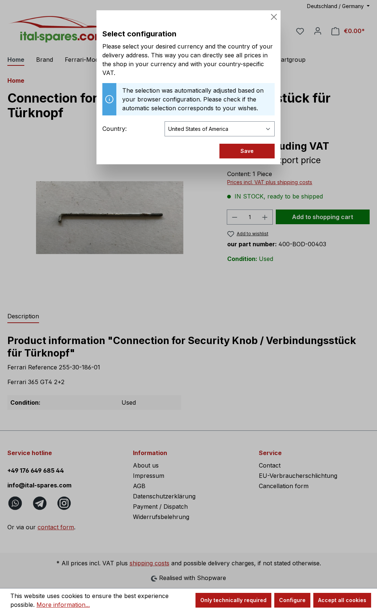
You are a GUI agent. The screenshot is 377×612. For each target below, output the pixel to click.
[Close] (274, 17)
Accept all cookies (342, 600)
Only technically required (233, 600)
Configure (292, 600)
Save (247, 151)
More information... (63, 604)
